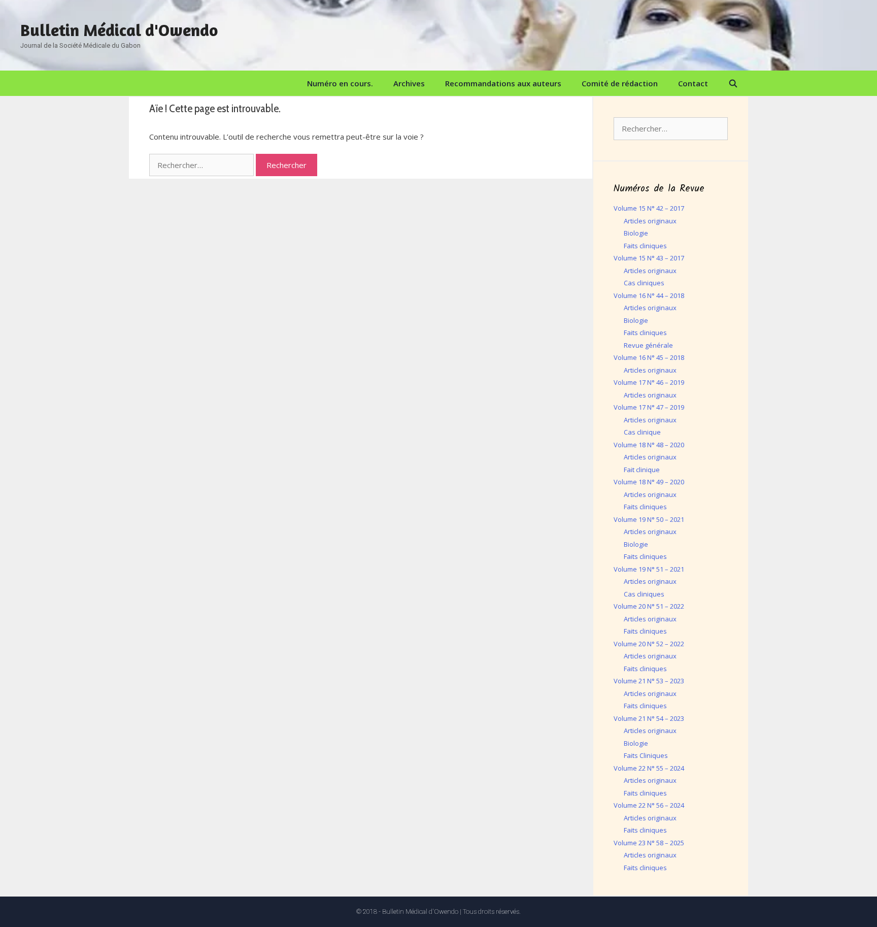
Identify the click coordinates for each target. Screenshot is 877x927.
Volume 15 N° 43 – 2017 (649, 257)
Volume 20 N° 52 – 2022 (649, 643)
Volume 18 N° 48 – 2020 (649, 444)
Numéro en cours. (340, 83)
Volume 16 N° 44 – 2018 (649, 295)
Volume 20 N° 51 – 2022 (649, 606)
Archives (409, 83)
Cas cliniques (644, 282)
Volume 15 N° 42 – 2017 (649, 208)
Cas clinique (642, 432)
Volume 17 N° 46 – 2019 (649, 382)
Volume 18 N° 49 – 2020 (649, 481)
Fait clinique (642, 469)
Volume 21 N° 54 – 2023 (649, 718)
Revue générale (648, 345)
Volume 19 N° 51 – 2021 (649, 569)
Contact (693, 83)
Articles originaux (650, 220)
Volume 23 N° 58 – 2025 (649, 842)
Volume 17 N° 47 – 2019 (649, 407)
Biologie (636, 233)
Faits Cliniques (646, 755)
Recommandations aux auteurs (503, 83)
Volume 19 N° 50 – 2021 (649, 519)
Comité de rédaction (620, 83)
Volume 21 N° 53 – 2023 (649, 680)
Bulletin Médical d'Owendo (119, 30)
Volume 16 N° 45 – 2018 (649, 357)
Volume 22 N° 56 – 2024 (649, 805)
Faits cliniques (645, 245)
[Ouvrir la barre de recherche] (733, 83)
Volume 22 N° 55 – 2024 (649, 768)
